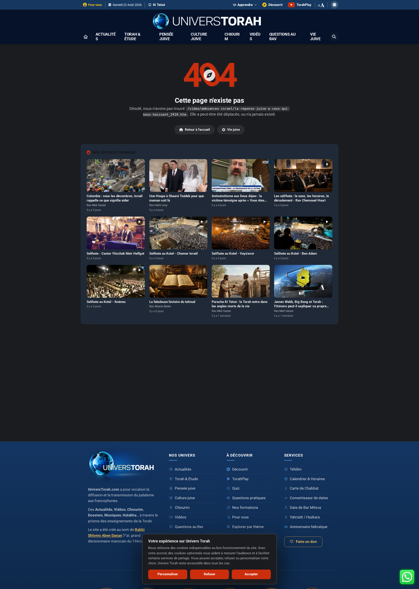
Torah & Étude (132, 36)
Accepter (251, 574)
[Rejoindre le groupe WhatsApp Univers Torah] (407, 577)
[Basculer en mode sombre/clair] (334, 5)
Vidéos (255, 36)
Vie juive (315, 36)
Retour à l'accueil (197, 130)
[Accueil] (85, 36)
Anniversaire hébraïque (308, 527)
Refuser (209, 574)
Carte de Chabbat (304, 488)
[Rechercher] (334, 37)
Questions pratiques (249, 498)
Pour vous (240, 517)
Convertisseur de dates (309, 498)
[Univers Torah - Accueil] (209, 21)
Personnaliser (168, 574)
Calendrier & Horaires (307, 479)
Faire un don (306, 542)
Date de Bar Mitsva (305, 508)
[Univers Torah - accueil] (123, 465)
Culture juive (199, 36)
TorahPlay (240, 479)
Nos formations (245, 508)
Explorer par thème (248, 527)
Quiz (235, 488)
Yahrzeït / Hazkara (305, 517)
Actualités (106, 36)
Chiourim (232, 36)
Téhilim (296, 469)
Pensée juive (166, 36)
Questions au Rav (282, 36)
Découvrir (240, 469)
